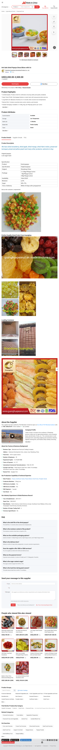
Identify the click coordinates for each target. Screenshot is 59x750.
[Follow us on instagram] (52, 740)
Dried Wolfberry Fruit (8, 733)
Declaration (45, 745)
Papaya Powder (40, 730)
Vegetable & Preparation (32, 715)
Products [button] (15, 7)
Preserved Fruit (20, 11)
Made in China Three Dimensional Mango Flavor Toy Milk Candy (8, 677)
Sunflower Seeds (33, 699)
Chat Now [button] (44, 84)
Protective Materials (6, 693)
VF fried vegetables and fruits (50, 693)
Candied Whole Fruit (35, 719)
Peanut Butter (46, 696)
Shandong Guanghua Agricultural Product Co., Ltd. (17, 70)
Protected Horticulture (8, 715)
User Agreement (38, 745)
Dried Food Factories (48, 726)
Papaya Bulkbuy (20, 733)
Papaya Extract (29, 730)
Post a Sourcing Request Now (44, 605)
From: (8, 584)
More (3, 736)
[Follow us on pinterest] (56, 740)
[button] (2, 2)
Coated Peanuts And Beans (8, 699)
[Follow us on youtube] (54, 740)
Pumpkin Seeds (19, 699)
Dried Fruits (46, 699)
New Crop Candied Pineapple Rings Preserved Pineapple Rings (22, 654)
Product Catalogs (23, 690)
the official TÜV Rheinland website (46, 425)
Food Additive (20, 715)
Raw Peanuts (19, 696)
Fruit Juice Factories (7, 726)
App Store (5, 740)
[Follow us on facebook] (47, 740)
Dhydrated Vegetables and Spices (23, 693)
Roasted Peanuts (34, 696)
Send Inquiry (15, 84)
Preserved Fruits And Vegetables (10, 719)
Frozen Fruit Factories (21, 726)
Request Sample (27, 87)
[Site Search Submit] (37, 7)
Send (13, 605)
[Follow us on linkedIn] (42, 742)
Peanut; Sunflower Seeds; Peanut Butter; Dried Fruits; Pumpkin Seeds (29, 479)
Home (3, 11)
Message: (7, 592)
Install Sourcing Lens (9, 742)
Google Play (14, 740)
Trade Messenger (26, 740)
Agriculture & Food (10, 11)
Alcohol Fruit (24, 719)
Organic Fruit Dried (18, 730)
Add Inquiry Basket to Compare (29, 60)
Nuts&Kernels (5, 696)
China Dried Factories (34, 726)
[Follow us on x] (50, 740)
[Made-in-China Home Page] (29, 2)
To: (9, 588)
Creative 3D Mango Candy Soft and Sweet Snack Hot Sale (51, 654)
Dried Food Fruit (6, 730)
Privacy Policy (53, 745)
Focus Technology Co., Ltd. (18, 745)
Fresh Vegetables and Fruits (36, 693)
